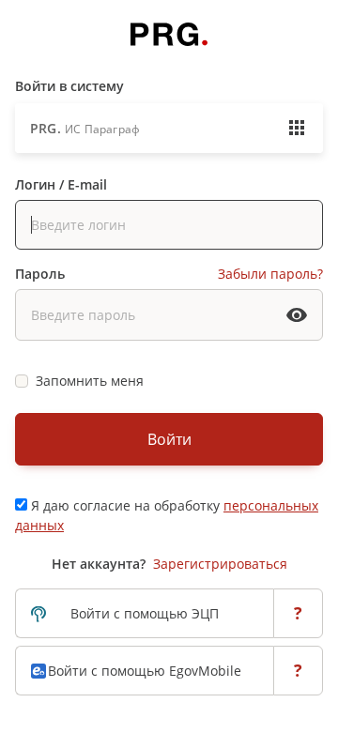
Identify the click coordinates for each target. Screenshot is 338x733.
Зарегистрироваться (220, 564)
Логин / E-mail (61, 184)
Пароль (40, 274)
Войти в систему (69, 86)
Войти (169, 439)
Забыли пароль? (270, 274)
